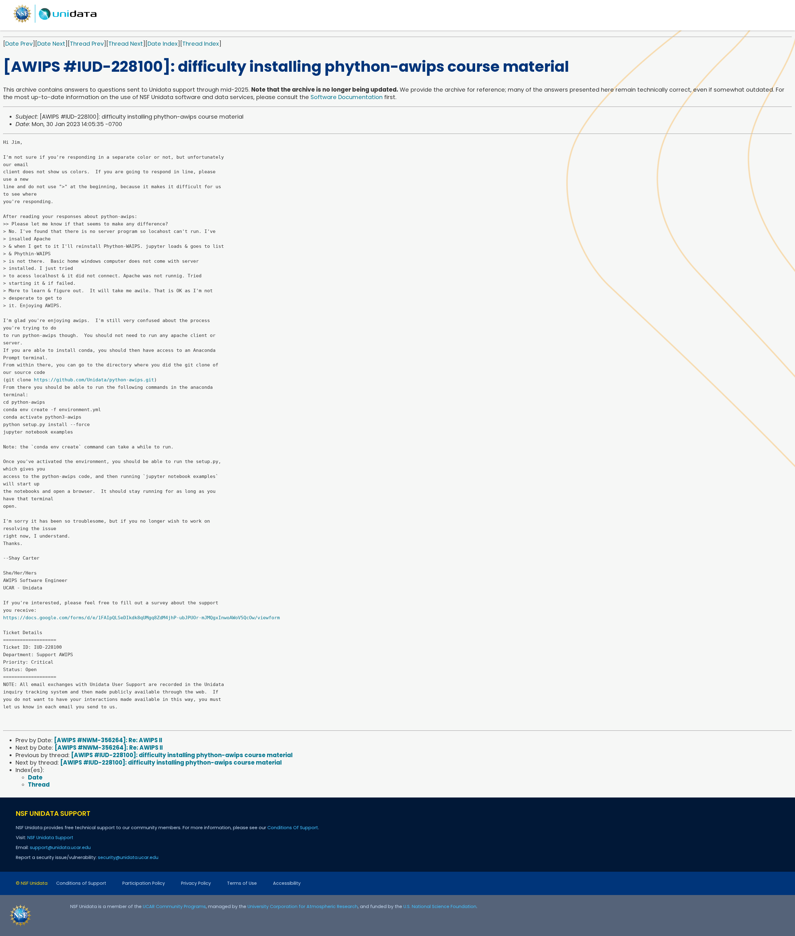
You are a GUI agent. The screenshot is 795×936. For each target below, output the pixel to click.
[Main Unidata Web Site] (55, 22)
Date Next (51, 44)
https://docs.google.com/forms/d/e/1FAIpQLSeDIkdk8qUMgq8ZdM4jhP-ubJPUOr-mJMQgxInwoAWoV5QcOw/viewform (141, 617)
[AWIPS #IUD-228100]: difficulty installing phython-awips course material (182, 755)
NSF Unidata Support (50, 837)
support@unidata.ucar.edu (60, 847)
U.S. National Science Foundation (439, 906)
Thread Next (125, 44)
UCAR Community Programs (174, 906)
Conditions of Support (81, 883)
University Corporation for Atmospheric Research (303, 906)
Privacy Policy (196, 883)
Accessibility (287, 883)
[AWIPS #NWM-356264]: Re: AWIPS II (108, 740)
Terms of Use (242, 883)
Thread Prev (87, 44)
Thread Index (200, 44)
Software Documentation (347, 97)
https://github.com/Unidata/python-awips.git (94, 380)
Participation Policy (143, 883)
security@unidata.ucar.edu (128, 857)
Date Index (163, 44)
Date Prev (19, 44)
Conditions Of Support (292, 828)
